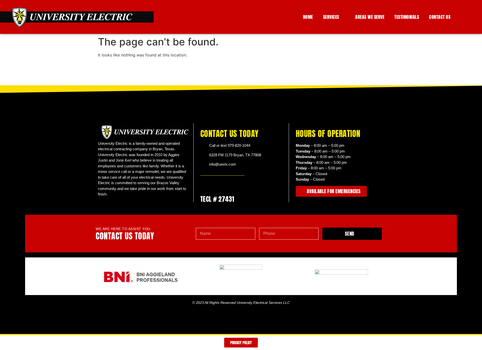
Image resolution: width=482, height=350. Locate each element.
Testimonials (406, 17)
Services (331, 17)
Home (308, 17)
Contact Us (439, 17)
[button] (472, 17)
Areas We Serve (369, 17)
